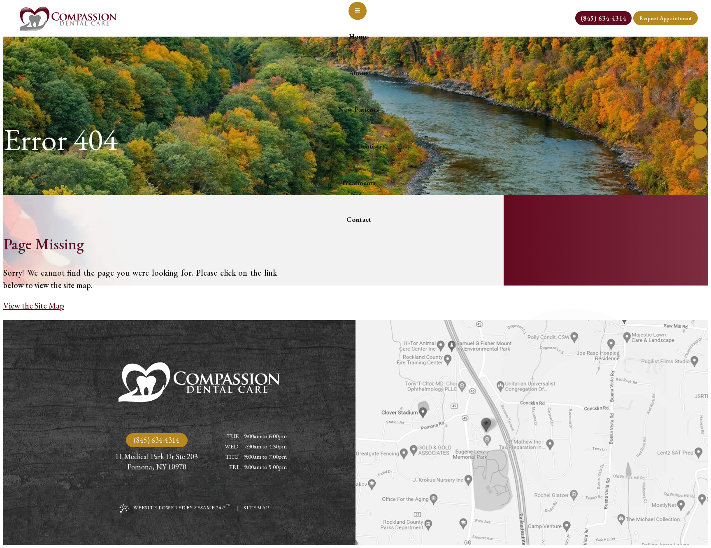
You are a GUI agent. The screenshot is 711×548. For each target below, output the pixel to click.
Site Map (256, 507)
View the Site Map (33, 305)
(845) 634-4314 (156, 440)
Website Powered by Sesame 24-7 (182, 507)
